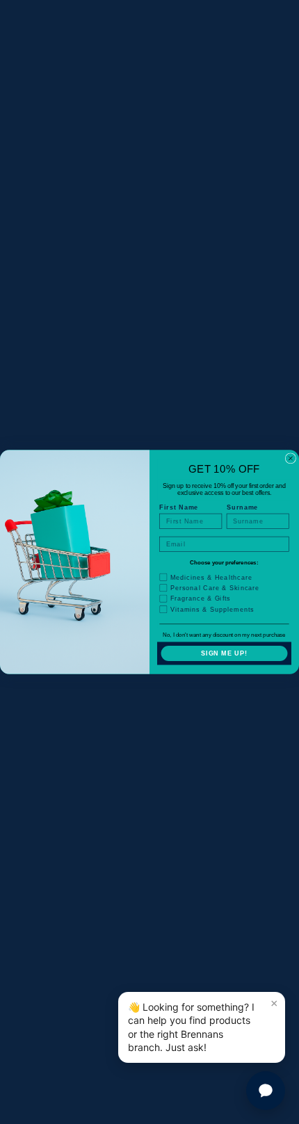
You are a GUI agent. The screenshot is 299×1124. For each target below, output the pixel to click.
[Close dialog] (290, 458)
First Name (178, 508)
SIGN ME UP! (224, 653)
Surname (243, 508)
